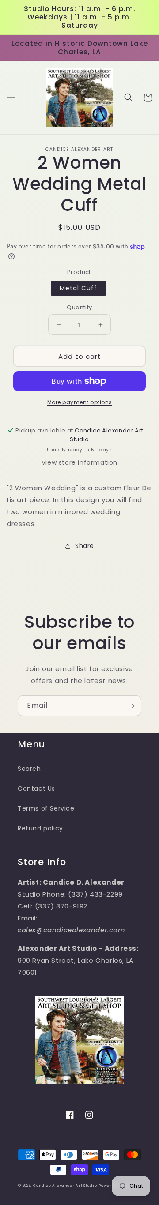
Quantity (79, 307)
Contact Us (36, 788)
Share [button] (84, 545)
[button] (11, 97)
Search (29, 768)
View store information (79, 462)
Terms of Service (46, 808)
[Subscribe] (131, 705)
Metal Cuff (78, 288)
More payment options (79, 402)
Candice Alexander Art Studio (65, 1185)
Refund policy (40, 828)
